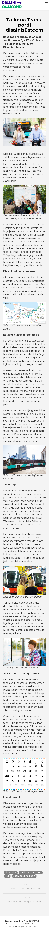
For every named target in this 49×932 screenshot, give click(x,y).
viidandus (10, 872)
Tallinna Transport (31, 872)
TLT (7, 876)
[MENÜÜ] (46, 2)
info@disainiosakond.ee (27, 927)
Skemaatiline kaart (24, 876)
